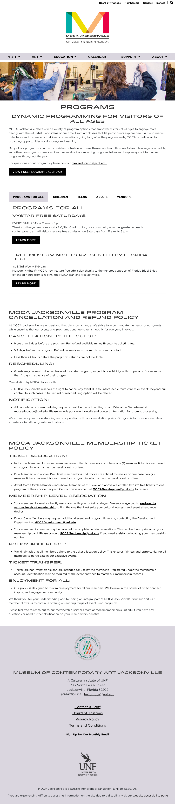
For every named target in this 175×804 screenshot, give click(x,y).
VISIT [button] (12, 57)
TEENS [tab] (82, 197)
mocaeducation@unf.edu (89, 163)
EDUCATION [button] (64, 57)
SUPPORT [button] (129, 57)
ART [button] (35, 57)
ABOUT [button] (158, 57)
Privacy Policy (87, 719)
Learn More (26, 240)
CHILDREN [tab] (60, 197)
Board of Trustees (110, 3)
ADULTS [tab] (101, 197)
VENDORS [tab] (124, 197)
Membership (131, 3)
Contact (148, 3)
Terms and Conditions (87, 725)
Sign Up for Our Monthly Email (87, 734)
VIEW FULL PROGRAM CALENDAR (37, 171)
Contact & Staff (87, 707)
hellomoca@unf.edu (99, 694)
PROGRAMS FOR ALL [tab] (28, 197)
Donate (160, 3)
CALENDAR (97, 57)
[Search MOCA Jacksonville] (171, 3)
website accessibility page (150, 795)
